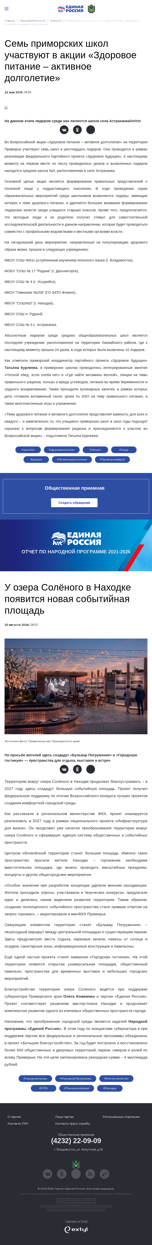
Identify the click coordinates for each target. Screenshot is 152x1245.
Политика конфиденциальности (76, 1202)
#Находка (109, 1088)
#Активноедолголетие (72, 459)
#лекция (95, 449)
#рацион (36, 459)
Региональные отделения (121, 1117)
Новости (56, 20)
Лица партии (64, 1117)
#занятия (28, 449)
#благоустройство (116, 1078)
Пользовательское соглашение (76, 1198)
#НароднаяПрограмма (75, 1078)
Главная (10, 20)
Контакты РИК (18, 1123)
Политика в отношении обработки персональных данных (76, 1205)
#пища (123, 449)
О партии (14, 1117)
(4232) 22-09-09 (76, 1141)
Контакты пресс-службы (72, 1123)
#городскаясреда (35, 1078)
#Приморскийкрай (112, 459)
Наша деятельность (33, 20)
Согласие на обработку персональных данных (76, 1209)
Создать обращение (74, 503)
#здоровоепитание (62, 449)
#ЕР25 (43, 1088)
